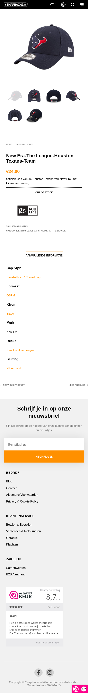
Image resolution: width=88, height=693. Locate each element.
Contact (11, 488)
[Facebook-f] (38, 672)
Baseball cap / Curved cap (24, 277)
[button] (52, 4)
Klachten (12, 544)
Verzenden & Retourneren (23, 531)
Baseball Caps (24, 144)
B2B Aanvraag (15, 574)
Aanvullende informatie (44, 255)
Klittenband (14, 368)
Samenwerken (16, 567)
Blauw (10, 313)
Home (9, 144)
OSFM (11, 295)
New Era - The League (53, 231)
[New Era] (27, 210)
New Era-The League (20, 350)
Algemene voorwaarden (22, 494)
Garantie (12, 538)
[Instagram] (50, 672)
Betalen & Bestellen (19, 524)
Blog (9, 481)
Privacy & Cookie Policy (22, 501)
